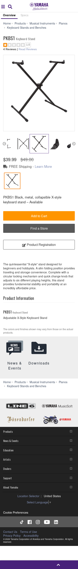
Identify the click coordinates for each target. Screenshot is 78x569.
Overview (9, 15)
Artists (7, 459)
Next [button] (74, 144)
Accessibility (31, 535)
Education (8, 450)
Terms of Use (28, 532)
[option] (39, 91)
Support (7, 478)
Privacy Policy (12, 535)
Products (8, 431)
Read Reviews (28, 49)
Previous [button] (4, 144)
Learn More (43, 166)
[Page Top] (58, 564)
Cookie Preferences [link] (15, 512)
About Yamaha (10, 487)
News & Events (10, 441)
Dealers (7, 468)
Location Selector (28, 496)
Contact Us (10, 532)
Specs (24, 15)
